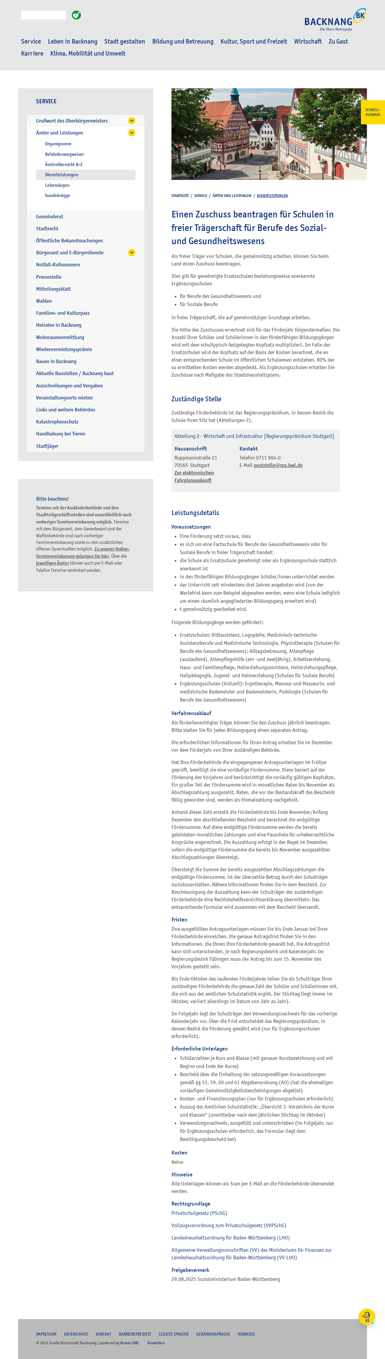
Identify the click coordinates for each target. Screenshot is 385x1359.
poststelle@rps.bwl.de (278, 465)
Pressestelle (48, 277)
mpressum (46, 1334)
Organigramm (58, 144)
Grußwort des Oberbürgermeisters (72, 121)
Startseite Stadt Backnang (335, 23)
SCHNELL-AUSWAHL (373, 112)
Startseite (180, 195)
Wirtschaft (308, 41)
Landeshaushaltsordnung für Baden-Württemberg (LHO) (230, 1238)
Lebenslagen (57, 185)
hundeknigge (57, 196)
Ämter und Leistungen (59, 133)
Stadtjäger (47, 446)
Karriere (32, 53)
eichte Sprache (174, 1334)
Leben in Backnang (72, 41)
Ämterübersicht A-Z (64, 165)
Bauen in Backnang (56, 361)
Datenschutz (76, 1334)
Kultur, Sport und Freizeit (253, 41)
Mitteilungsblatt (53, 289)
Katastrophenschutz (57, 422)
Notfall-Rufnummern (58, 265)
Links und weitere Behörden (65, 410)
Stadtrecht (47, 229)
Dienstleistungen (61, 175)
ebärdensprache (213, 1334)
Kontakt (103, 1334)
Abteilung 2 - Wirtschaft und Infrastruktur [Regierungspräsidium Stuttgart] (254, 436)
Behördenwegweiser (64, 154)
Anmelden (156, 1342)
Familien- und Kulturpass (63, 313)
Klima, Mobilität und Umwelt (87, 53)
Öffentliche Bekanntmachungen (69, 241)
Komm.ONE (129, 1342)
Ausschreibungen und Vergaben (69, 386)
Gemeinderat (49, 217)
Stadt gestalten (124, 41)
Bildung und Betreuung (183, 41)
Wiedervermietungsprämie (64, 349)
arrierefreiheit (135, 1334)
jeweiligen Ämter (52, 563)
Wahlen (44, 301)
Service (31, 41)
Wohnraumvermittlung (60, 337)
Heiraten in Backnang (59, 325)
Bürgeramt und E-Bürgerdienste (69, 253)
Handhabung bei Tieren (60, 434)
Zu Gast (338, 41)
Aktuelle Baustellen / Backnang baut (75, 373)
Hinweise (246, 1334)
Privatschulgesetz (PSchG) (199, 1213)
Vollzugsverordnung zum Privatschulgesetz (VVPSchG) (229, 1225)
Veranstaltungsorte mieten (64, 398)
